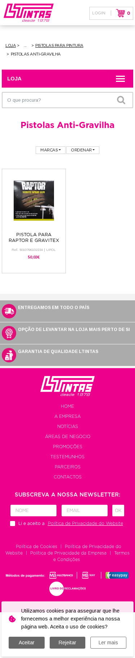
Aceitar (27, 642)
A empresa (67, 416)
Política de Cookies (36, 546)
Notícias (67, 426)
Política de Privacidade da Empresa (68, 553)
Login (98, 13)
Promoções (67, 447)
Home (67, 406)
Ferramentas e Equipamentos (25, 45)
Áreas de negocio (67, 436)
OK (121, 99)
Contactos (68, 477)
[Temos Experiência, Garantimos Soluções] (27, 12)
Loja (10, 46)
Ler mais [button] (108, 642)
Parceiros (68, 467)
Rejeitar (67, 642)
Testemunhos (67, 457)
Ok (118, 510)
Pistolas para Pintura (59, 46)
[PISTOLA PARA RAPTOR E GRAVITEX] (34, 200)
